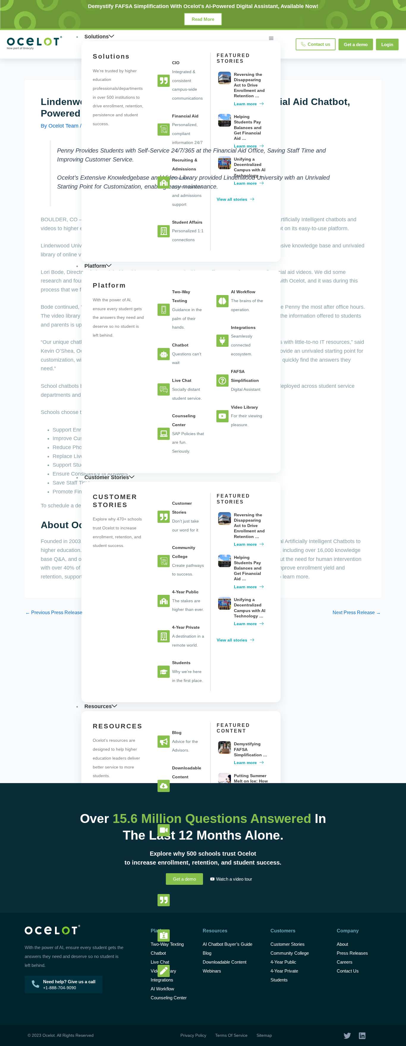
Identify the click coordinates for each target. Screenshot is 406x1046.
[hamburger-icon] (271, 38)
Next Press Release (357, 612)
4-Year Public (283, 962)
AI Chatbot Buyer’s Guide (227, 944)
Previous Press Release (53, 612)
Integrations (162, 979)
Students (279, 979)
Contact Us (348, 970)
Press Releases (352, 953)
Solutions (96, 37)
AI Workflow (162, 988)
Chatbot (158, 953)
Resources (98, 706)
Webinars (212, 970)
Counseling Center (169, 997)
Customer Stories (106, 477)
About (342, 944)
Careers (345, 962)
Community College (289, 953)
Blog (208, 953)
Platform (95, 266)
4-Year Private (284, 970)
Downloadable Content (224, 962)
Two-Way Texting (167, 944)
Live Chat (160, 962)
